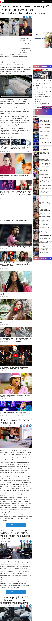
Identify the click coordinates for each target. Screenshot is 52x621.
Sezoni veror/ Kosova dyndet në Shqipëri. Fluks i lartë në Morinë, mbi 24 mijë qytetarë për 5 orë (42, 93)
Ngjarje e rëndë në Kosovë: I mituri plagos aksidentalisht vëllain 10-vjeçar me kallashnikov (42, 103)
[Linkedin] (30, 17)
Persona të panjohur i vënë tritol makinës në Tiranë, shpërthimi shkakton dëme (42, 98)
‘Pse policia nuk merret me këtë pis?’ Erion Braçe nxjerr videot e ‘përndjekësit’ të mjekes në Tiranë (25, 9)
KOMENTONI (17, 525)
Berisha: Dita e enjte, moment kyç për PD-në (16, 421)
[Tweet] (27, 17)
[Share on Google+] (27, 426)
